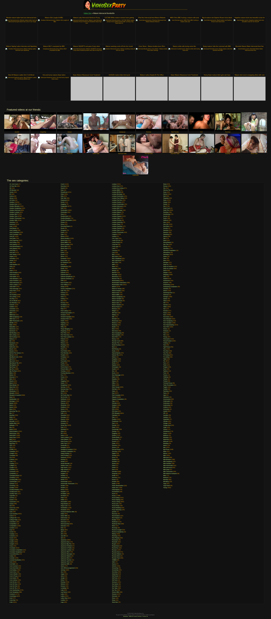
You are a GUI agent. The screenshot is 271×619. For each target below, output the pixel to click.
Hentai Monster (65, 463)
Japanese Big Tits (66, 544)
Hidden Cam (64, 465)
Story (164, 260)
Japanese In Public (66, 548)
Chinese (12, 483)
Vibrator (165, 421)
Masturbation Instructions (119, 282)
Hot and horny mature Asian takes (54, 75)
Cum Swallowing (14, 590)
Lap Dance (64, 592)
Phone (114, 447)
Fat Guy (63, 302)
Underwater (166, 401)
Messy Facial (116, 306)
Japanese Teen (65, 562)
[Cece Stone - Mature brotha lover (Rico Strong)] (152, 60)
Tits (164, 361)
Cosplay (12, 534)
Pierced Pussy (116, 449)
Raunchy (114, 513)
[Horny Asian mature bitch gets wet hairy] (217, 89)
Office (113, 383)
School (114, 566)
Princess (114, 477)
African (12, 198)
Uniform (165, 407)
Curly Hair (12, 600)
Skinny (165, 194)
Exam (62, 264)
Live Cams (115, 238)
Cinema (12, 497)
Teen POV (166, 327)
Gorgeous (63, 411)
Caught (12, 467)
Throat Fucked (167, 341)
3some (11, 192)
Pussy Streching (116, 509)
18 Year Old (13, 186)
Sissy (164, 192)
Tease (165, 313)
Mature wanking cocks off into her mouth (119, 46)
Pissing (114, 455)
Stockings (166, 254)
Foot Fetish (64, 351)
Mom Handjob (116, 335)
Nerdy (113, 363)
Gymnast (63, 429)
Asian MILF (13, 286)
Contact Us (145, 616)
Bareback (12, 343)
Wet (164, 447)
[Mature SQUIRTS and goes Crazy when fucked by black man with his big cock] (86, 60)
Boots (11, 405)
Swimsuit (165, 294)
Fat (62, 300)
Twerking (165, 391)
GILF (62, 379)
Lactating (63, 588)
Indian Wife (64, 516)
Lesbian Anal (116, 186)
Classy (11, 503)
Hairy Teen (64, 443)
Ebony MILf (64, 246)
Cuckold (12, 558)
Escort (62, 254)
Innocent (63, 520)
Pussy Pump (115, 505)
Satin (113, 562)
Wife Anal (166, 457)
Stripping (165, 274)
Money (114, 339)
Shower (165, 186)
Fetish (62, 321)
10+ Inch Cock (14, 184)
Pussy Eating (116, 497)
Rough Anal (115, 546)
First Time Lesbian (66, 337)
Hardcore (63, 457)
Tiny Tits (165, 353)
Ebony (62, 236)
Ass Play (12, 298)
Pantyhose (115, 421)
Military (114, 315)
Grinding (63, 421)
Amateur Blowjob (14, 206)
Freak (62, 363)
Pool (113, 469)
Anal (11, 226)
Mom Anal (115, 331)
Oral (113, 393)
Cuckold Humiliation (15, 560)
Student (165, 278)
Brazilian (12, 415)
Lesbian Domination (118, 196)
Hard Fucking (64, 455)
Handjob (63, 447)
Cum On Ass (13, 582)
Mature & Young (116, 288)
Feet (62, 309)
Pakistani (114, 415)
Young (165, 487)
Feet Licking (64, 311)
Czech (62, 184)
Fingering (63, 331)
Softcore (165, 220)
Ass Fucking (13, 294)
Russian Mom (116, 556)
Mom (113, 329)
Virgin (165, 427)
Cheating (12, 477)
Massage (114, 274)
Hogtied (63, 473)
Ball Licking (13, 335)
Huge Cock (64, 505)
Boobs (11, 403)
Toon (164, 369)
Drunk (62, 228)
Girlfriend (63, 399)
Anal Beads (13, 228)
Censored (12, 471)
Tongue (165, 367)
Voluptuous (166, 431)
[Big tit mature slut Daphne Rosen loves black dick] (217, 31)
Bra (11, 413)
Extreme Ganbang (66, 278)
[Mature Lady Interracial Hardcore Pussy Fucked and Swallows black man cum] (86, 31)
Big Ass (12, 355)
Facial (62, 286)
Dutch (62, 232)
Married (114, 272)
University (166, 409)
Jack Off (63, 536)
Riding (114, 534)
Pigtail (114, 453)
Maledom (114, 268)
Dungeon (63, 230)
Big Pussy (12, 367)
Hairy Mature (64, 439)
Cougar (12, 540)
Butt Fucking (13, 441)
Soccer (165, 216)
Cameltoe (12, 451)
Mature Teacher (116, 304)
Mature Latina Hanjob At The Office (152, 75)
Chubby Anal (13, 491)
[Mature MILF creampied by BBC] (54, 60)
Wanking (165, 437)
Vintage (165, 423)
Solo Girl (165, 224)
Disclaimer (125, 616)
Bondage (12, 401)
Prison (114, 479)
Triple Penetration (168, 385)
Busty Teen (13, 437)
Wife (164, 455)
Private (114, 481)
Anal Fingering (14, 240)
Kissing (63, 582)
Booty (11, 407)
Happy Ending (65, 453)
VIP (164, 413)
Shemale (114, 596)
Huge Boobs (64, 503)
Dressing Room (65, 226)
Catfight (12, 465)
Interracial (63, 522)
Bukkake (12, 425)
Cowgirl (12, 544)
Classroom (13, 501)
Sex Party (115, 586)
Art (10, 268)
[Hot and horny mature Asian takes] (54, 89)
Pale (113, 417)
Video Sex (87, 13)
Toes (164, 363)
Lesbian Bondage (117, 194)
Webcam (165, 441)
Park (113, 423)
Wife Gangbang (167, 461)
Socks (165, 218)
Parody (114, 425)
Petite (113, 443)
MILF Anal (115, 256)
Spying (165, 246)
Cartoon (12, 459)
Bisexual (12, 377)
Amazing (12, 222)
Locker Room (116, 242)
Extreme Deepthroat (66, 276)
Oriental (114, 403)
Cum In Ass (13, 572)
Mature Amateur (116, 290)
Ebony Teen (64, 248)
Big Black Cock (14, 357)
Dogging (63, 204)
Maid (113, 266)
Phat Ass (114, 445)
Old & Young (115, 387)
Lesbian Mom (116, 214)
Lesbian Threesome (118, 232)
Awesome (12, 311)
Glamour (63, 401)
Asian (11, 270)
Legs (62, 602)
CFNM (11, 449)
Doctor (63, 202)
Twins (165, 393)
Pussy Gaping (116, 499)
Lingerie (114, 234)
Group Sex (64, 425)
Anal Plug (12, 250)
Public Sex (115, 487)
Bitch (11, 379)
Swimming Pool (167, 292)
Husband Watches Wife (67, 511)
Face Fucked (64, 282)
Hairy (62, 435)
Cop (11, 530)
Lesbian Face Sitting (118, 198)
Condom (12, 528)
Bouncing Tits (13, 411)
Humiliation (64, 507)
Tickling (165, 343)
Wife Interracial (167, 467)
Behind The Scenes (15, 353)
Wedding (165, 443)
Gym (62, 427)
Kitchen (63, 584)
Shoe (113, 598)
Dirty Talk (63, 198)
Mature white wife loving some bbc (184, 46)
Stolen (165, 256)
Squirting (165, 248)
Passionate (115, 429)
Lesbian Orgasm (117, 216)
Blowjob (12, 393)
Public (114, 483)
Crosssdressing (14, 554)
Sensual (114, 582)
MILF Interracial (116, 260)
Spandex (165, 230)
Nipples (114, 365)
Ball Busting (13, 333)
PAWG (114, 407)
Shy (164, 188)
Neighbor (114, 361)
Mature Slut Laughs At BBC (54, 17)
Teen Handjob (167, 323)
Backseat (12, 331)
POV (113, 409)
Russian (114, 550)
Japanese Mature (66, 556)
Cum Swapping (14, 592)
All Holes (12, 200)
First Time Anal (65, 335)
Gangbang (64, 385)
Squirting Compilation (169, 250)
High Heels (64, 467)
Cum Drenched (14, 568)
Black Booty (13, 385)
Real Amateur (116, 516)
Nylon (113, 377)
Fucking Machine (66, 373)
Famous (63, 292)
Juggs (62, 574)
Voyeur (165, 433)
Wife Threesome (168, 471)
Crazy (11, 546)
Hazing (63, 459)
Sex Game (115, 584)
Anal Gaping (13, 244)
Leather (63, 600)
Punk (113, 493)
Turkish (165, 389)
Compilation (13, 526)
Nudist (114, 369)
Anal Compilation (14, 232)
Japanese (63, 540)
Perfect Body (115, 437)
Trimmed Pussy (167, 383)
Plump (114, 463)
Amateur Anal (13, 204)
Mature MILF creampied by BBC (54, 46)
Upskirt (165, 411)
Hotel (62, 497)
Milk (113, 317)
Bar (11, 341)
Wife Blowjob (167, 459)
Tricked (165, 381)
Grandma (63, 415)
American (12, 224)
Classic (12, 499)
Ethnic (62, 256)
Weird (165, 445)
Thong (165, 337)
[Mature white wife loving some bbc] (184, 60)
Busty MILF (13, 435)
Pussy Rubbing (116, 507)
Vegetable (166, 419)
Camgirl (12, 453)
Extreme (63, 272)
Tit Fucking (166, 355)
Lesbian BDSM (116, 192)
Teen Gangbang (168, 321)
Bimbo (11, 375)
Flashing (63, 345)
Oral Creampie (116, 395)
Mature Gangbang (117, 296)
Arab (11, 262)
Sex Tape (114, 588)
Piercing (114, 451)
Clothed (12, 509)
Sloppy (165, 202)
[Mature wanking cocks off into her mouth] (119, 60)
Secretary (115, 572)
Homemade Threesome (67, 483)
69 (10, 194)
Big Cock (12, 361)
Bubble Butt (13, 423)
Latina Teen (64, 598)
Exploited (63, 270)
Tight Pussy (166, 347)
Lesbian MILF (116, 208)
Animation (12, 258)
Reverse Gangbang (117, 532)
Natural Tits (115, 355)
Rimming (114, 536)
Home (62, 479)
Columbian (13, 522)
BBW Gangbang (14, 317)
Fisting (63, 341)
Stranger (165, 262)
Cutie (11, 602)
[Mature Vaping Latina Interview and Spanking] (21, 60)
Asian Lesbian (14, 284)
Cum (11, 562)
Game (62, 383)
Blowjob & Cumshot (15, 395)
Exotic (62, 268)
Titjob (164, 359)
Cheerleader (13, 481)
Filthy (62, 327)
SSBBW (114, 560)
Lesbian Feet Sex (117, 200)
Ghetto (63, 391)
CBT (11, 445)
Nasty (113, 351)
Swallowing (166, 284)
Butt (11, 439)
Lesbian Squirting (117, 226)
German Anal (64, 389)
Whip (164, 451)
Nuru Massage (116, 375)
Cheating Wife (14, 479)
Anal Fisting (13, 242)
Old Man (114, 389)
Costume (12, 536)
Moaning (114, 325)
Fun (62, 375)
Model (114, 327)
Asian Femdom (14, 280)
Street (165, 270)
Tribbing (165, 377)
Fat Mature (64, 304)
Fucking (63, 371)
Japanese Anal (65, 542)
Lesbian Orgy (116, 218)
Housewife (64, 501)
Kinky (62, 580)
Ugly (164, 395)
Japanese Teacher (66, 560)
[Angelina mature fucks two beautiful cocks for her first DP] (249, 31)
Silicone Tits (166, 190)
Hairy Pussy (64, 441)
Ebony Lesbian (65, 244)
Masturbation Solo (117, 284)
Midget (114, 311)
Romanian (115, 540)
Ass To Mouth (13, 300)
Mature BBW (115, 294)
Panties (114, 419)
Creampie (12, 548)
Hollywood (64, 477)
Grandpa (63, 417)
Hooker (63, 485)
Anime (11, 260)
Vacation (165, 415)
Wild (164, 475)
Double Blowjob (65, 218)
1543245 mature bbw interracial (119, 75)
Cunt (11, 598)
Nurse (113, 373)
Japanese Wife (65, 564)
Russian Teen (116, 558)
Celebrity (12, 469)
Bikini (11, 373)
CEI (11, 447)
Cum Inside (13, 578)
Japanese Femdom (66, 546)
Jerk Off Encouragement (68, 568)
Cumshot (12, 594)
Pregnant (114, 473)
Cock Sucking (13, 513)
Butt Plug (12, 443)
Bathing (12, 345)
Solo (164, 222)
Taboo (165, 300)
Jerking (63, 570)
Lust (113, 252)
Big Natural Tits (14, 363)
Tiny (164, 349)
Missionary (115, 321)
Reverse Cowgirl (117, 530)
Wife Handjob (167, 463)
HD (62, 433)
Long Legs (115, 246)
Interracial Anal (65, 524)
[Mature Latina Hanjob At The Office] (152, 89)
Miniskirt (114, 319)
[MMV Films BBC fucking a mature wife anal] (184, 31)
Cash (11, 461)
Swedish (165, 288)
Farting (63, 298)
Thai (164, 333)
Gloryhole (63, 405)
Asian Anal (13, 274)
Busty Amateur (14, 431)
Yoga (164, 483)
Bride (11, 417)
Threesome (166, 339)
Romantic (115, 542)
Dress (62, 224)
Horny (62, 489)
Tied (164, 345)
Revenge (114, 528)
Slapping (165, 198)
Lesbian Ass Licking (117, 188)
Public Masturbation (117, 485)
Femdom (63, 315)
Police (114, 465)
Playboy (114, 459)
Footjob (63, 355)
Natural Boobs (116, 353)
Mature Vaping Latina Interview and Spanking (21, 46)
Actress (12, 196)
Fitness (63, 343)
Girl (62, 393)
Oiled (113, 385)
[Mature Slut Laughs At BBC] (54, 31)
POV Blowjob (116, 413)
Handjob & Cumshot (66, 449)
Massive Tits (115, 278)
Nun (113, 371)
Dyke (62, 234)
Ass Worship (13, 302)
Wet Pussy (166, 449)
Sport (164, 240)
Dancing (63, 186)
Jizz (62, 572)
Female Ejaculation (66, 313)
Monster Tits (115, 343)
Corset (11, 532)
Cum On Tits (13, 588)
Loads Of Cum (116, 240)
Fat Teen (63, 306)
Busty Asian (13, 433)
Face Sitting (64, 284)
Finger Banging (65, 329)
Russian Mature (116, 554)
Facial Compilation (66, 288)
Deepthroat (64, 192)
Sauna (114, 564)
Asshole (12, 304)
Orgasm (114, 397)
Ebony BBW (64, 242)
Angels (12, 256)
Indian (62, 513)
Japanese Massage (66, 554)
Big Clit (12, 359)
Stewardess (166, 252)
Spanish (165, 232)
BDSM (11, 323)
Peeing (114, 431)
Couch (11, 538)
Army (11, 266)
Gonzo (63, 409)
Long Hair (115, 244)
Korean (63, 586)
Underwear (166, 403)
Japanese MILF (65, 552)
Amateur (12, 202)
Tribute (165, 379)
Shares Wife (115, 592)
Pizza (113, 457)
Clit (10, 505)
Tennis (165, 329)
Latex (62, 594)
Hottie (62, 499)
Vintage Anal (167, 425)
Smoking (165, 212)
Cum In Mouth (14, 574)
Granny (63, 419)
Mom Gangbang (116, 333)
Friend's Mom (64, 369)
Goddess (63, 407)
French (63, 365)
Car (11, 457)
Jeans (62, 566)
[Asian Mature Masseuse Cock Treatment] (86, 89)
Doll (62, 208)
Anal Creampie (14, 234)
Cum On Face (13, 584)
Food (62, 349)
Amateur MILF (14, 214)
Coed (11, 516)
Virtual (165, 429)
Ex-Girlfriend (64, 262)
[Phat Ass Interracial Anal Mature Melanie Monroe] (152, 31)
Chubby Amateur (14, 489)
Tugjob (165, 387)
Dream (63, 222)
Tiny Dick (166, 351)
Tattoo (165, 306)
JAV (62, 532)
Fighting (63, 323)
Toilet (164, 365)
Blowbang (12, 391)
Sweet (165, 290)
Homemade (64, 481)
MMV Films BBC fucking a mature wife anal (184, 17)
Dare (62, 190)
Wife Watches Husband (170, 473)
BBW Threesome (14, 321)
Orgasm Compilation (118, 399)
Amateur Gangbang (15, 208)
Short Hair (115, 602)
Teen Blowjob (167, 319)
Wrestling (166, 481)
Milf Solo (114, 313)
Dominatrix (64, 212)
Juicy (62, 576)
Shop (113, 600)
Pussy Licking (116, 501)
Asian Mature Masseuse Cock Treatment (86, 75)
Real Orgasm (116, 518)
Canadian (12, 455)
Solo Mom (166, 226)
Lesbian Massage (117, 210)
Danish (63, 188)
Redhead (114, 522)
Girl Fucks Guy (65, 395)
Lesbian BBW (116, 190)
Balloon (12, 339)
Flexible (63, 347)
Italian (62, 530)
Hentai (63, 461)
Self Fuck (114, 578)
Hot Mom (63, 495)
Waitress (165, 435)
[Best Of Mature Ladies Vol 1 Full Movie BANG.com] (21, 89)
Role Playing (115, 538)
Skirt (164, 196)
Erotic (62, 252)
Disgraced (64, 200)
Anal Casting (13, 230)
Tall (164, 302)
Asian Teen (13, 290)
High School (64, 469)
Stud (164, 276)
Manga (114, 270)
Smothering (166, 214)
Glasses (63, 403)
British (11, 419)
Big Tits (12, 369)
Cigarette (12, 495)
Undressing (166, 405)
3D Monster (13, 190)
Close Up (12, 507)
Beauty (12, 351)
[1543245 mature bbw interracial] (119, 89)
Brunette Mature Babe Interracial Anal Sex (250, 46)
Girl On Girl (64, 397)
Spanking (166, 234)
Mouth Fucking (116, 345)
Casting (12, 463)
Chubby (12, 487)
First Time (63, 333)
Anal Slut (12, 252)
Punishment (115, 491)
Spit (164, 238)
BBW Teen (13, 319)
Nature (114, 357)
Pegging (114, 433)
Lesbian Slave (116, 224)
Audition (12, 306)
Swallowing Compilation (170, 286)
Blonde (12, 389)
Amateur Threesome (15, 218)
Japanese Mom (65, 558)
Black (11, 383)
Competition (13, 524)
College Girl (13, 518)
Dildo (62, 194)
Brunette (12, 421)
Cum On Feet (13, 586)
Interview (63, 526)
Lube (113, 248)
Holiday (63, 475)
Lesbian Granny (116, 202)
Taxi (164, 309)
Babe (11, 325)
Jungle (63, 578)
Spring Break (167, 242)
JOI (62, 534)
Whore (165, 453)
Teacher (165, 311)
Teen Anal (166, 317)
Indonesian (64, 518)
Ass (11, 292)
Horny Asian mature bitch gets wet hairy (217, 75)
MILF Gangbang (116, 258)
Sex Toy (114, 590)
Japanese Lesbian (66, 550)
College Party (13, 520)
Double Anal (64, 216)
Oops (113, 391)
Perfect (114, 435)
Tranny (165, 375)
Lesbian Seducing (117, 222)
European (63, 258)
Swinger (165, 296)
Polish (114, 467)
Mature (114, 286)
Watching (166, 439)
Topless (165, 371)
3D (10, 188)
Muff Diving (115, 349)
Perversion (115, 439)
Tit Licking (166, 357)
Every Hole (64, 260)
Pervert (114, 441)
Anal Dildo (13, 238)
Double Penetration (66, 220)
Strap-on (165, 264)
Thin (164, 335)
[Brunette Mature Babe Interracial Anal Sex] (249, 60)
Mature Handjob (116, 298)
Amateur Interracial (15, 210)
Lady (62, 590)
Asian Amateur (14, 272)
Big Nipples (13, 365)
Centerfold (13, 473)
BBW (11, 313)
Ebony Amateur (65, 238)
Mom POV (115, 337)
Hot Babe (63, 493)
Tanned (165, 304)
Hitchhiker (64, 471)
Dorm (62, 214)
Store (164, 258)
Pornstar (114, 471)
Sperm (165, 236)
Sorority (165, 228)
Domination (64, 210)
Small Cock (166, 208)
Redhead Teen (116, 524)
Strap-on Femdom (168, 266)
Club (11, 511)
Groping (63, 423)
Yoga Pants (166, 485)
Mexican (114, 309)
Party (113, 427)
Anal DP (12, 236)
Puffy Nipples (116, 489)
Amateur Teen (14, 216)
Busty (11, 429)
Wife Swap (166, 469)
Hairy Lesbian (65, 437)
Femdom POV (65, 319)
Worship (165, 479)
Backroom (12, 329)
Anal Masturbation (15, 246)
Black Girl (12, 387)
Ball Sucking (13, 337)
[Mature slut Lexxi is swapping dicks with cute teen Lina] (249, 89)
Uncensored (166, 399)
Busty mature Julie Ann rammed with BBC (217, 46)
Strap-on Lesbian (168, 268)
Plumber (114, 461)
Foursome (64, 361)
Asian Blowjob (14, 278)
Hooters (63, 487)
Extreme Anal (64, 274)
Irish (62, 528)
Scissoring (115, 568)
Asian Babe (13, 276)
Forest (62, 359)
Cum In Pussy (13, 576)
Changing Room (14, 475)
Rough (114, 544)
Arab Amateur (13, 264)
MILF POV (115, 262)
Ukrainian (166, 397)
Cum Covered (14, 566)
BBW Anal (12, 315)
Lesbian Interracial (117, 206)
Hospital (63, 491)
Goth (62, 413)
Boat (11, 397)
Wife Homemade (168, 465)
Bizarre (12, 381)
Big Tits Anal (13, 371)
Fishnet (63, 339)
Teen (164, 315)
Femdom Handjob (66, 317)
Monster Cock (116, 341)
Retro (113, 526)
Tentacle (165, 331)
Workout (165, 477)
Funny (62, 377)
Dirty (62, 196)
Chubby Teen (13, 493)
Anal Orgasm (13, 248)
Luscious (114, 250)
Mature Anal (115, 292)
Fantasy (63, 294)
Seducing (115, 574)
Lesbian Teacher (117, 228)
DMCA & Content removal (135, 616)
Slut (164, 206)
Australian (12, 309)
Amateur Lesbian (14, 212)
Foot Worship (64, 353)
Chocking (12, 485)
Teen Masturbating (168, 325)
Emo (62, 250)
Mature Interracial (117, 300)
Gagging (63, 381)
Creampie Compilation (16, 550)
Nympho (114, 379)
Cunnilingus (13, 596)
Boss (11, 409)
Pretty (113, 475)
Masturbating (116, 280)
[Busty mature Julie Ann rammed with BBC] (217, 60)
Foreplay (63, 357)
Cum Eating (13, 570)
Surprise (165, 282)
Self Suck (114, 580)
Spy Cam (166, 244)
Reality (114, 520)
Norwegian (115, 367)
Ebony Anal (64, 240)
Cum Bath (12, 564)
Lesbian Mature (116, 212)
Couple (12, 542)
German (63, 387)
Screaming (115, 570)
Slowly (165, 204)
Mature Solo (115, 302)
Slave (165, 200)
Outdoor (114, 405)
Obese (114, 381)
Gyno (62, 431)
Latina (62, 596)
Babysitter (12, 327)
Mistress (114, 323)
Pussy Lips (115, 503)
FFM (62, 280)
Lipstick (114, 236)
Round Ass (115, 548)
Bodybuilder (13, 399)
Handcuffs (64, 445)
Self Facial (115, 576)
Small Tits (166, 210)
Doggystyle (64, 206)
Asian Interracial (14, 282)
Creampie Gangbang (16, 552)
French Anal (64, 367)
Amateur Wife (13, 220)
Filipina (63, 325)
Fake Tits (63, 290)
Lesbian (114, 184)
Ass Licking (13, 296)
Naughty (114, 359)
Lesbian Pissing (116, 220)
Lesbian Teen (116, 230)
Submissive (166, 280)
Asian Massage (14, 288)
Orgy (113, 401)
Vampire (165, 417)
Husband (63, 509)
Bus (11, 427)
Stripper (165, 272)
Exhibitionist (64, 266)
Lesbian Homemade (118, 204)
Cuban (11, 556)
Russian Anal (116, 552)
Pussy (113, 495)
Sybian (165, 298)
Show (165, 184)
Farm (62, 296)
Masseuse (115, 276)
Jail (62, 538)
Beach (11, 349)
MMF (113, 264)
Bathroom (12, 347)
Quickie (114, 511)
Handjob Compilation (67, 451)
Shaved (114, 594)
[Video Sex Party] (105, 5)
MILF (113, 254)
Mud (113, 347)
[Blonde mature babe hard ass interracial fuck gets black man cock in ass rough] (21, 31)
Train (164, 373)
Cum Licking (13, 580)
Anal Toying (13, 254)
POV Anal (115, 411)
